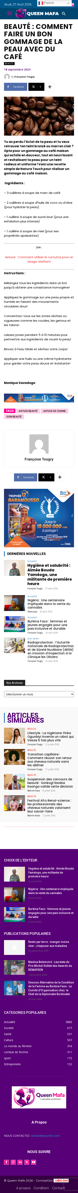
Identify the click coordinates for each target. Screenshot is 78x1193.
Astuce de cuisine (54, 411)
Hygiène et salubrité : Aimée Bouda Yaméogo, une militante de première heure (49, 574)
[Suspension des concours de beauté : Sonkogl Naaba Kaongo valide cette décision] (14, 782)
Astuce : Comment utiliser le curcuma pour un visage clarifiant (39, 259)
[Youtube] (72, 4)
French (48, 3)
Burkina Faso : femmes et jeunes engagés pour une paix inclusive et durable (47, 625)
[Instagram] (13, 1162)
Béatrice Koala (33, 790)
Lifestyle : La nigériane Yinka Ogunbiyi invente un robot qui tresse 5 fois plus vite (50, 736)
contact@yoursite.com (45, 1136)
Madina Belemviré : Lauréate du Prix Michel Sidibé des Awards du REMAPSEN (50, 965)
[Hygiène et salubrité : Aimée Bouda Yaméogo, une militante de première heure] (14, 568)
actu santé (33, 638)
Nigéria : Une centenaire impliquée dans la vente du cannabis (49, 604)
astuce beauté (28, 411)
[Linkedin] (20, 1162)
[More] (50, 87)
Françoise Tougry (24, 76)
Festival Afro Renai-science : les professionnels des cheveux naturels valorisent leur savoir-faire (49, 805)
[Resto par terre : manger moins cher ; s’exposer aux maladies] (14, 947)
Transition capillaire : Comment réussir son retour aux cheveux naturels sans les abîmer (49, 759)
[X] (26, 1162)
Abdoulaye (32, 611)
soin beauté (14, 416)
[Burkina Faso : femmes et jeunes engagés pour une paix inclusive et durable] (14, 624)
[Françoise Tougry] (7, 77)
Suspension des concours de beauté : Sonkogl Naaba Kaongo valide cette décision (50, 783)
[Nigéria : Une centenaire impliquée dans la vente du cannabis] (14, 603)
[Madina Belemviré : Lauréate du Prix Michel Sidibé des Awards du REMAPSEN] (14, 967)
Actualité (32, 561)
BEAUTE (9, 63)
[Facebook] (6, 1162)
